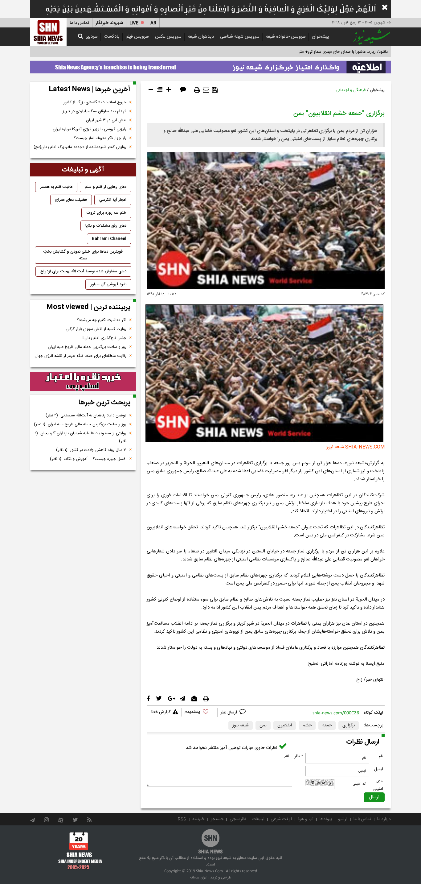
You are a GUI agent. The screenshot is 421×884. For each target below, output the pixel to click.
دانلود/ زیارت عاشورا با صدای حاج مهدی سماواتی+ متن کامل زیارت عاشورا (327, 51)
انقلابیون (284, 725)
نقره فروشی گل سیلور (108, 284)
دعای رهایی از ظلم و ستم (105, 187)
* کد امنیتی (378, 785)
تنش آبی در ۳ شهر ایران (106, 120)
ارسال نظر (229, 712)
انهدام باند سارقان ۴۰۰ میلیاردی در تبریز (94, 111)
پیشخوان (320, 36)
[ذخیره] (215, 90)
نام (381, 756)
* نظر (298, 756)
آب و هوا (305, 819)
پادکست (112, 36)
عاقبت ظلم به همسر (56, 187)
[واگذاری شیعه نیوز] (210, 65)
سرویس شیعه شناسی (240, 36)
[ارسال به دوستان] (206, 90)
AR (153, 23)
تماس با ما (79, 23)
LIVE (133, 23)
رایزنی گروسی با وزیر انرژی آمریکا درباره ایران (89, 129)
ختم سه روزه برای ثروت (106, 212)
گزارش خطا (160, 712)
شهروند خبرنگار (109, 23)
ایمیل (378, 769)
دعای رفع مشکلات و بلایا (105, 225)
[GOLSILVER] (83, 381)
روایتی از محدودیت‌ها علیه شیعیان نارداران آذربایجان (80, 437)
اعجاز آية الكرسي (112, 199)
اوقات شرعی (281, 819)
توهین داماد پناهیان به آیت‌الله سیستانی (86, 415)
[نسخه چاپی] (197, 90)
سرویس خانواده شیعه (286, 36)
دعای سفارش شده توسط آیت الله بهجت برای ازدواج (83, 271)
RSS (182, 819)
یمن (263, 725)
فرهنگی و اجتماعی (351, 90)
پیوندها (326, 819)
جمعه (327, 725)
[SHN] (48, 32)
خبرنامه (198, 819)
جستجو (217, 819)
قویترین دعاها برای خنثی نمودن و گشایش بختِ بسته (83, 255)
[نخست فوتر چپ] (80, 850)
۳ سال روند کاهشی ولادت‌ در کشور (91, 450)
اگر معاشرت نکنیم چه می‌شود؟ (101, 320)
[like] (199, 712)
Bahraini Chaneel (109, 238)
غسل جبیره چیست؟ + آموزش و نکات (88, 459)
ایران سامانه (198, 877)
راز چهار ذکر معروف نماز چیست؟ (100, 138)
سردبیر (92, 36)
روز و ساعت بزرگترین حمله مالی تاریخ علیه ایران (87, 347)
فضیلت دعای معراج (71, 199)
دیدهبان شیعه (201, 36)
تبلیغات (258, 819)
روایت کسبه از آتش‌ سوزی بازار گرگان (96, 329)
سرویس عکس (168, 36)
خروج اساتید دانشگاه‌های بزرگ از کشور (94, 102)
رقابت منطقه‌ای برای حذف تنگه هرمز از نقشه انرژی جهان (80, 356)
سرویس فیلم (137, 36)
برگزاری (348, 725)
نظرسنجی (238, 819)
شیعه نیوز (240, 725)
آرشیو (342, 819)
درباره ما (384, 819)
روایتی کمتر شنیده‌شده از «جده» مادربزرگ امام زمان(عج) (80, 147)
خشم (307, 725)
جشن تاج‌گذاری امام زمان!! (103, 338)
